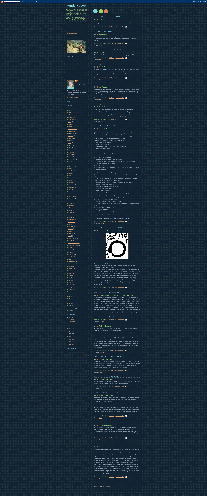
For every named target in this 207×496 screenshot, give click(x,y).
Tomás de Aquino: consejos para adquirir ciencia (117, 129)
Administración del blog (74, 108)
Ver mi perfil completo (72, 97)
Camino (70, 126)
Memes (70, 215)
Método (70, 217)
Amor (69, 112)
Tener (69, 282)
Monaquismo (71, 222)
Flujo (69, 175)
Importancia (71, 194)
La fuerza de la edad (106, 359)
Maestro (70, 210)
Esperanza (71, 166)
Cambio (70, 124)
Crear (69, 143)
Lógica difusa (71, 208)
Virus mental (71, 308)
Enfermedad (71, 159)
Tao (69, 277)
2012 (70, 317)
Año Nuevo (103, 87)
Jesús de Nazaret (105, 447)
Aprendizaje (71, 117)
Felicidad (70, 173)
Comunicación (72, 131)
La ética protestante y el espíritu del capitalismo (116, 295)
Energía (70, 156)
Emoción (70, 154)
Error (69, 161)
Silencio (70, 273)
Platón (70, 247)
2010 (70, 331)
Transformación (72, 291)
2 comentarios (120, 98)
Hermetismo (71, 182)
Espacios (70, 163)
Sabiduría (70, 268)
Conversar (71, 138)
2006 (70, 341)
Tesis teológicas (105, 326)
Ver (69, 298)
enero (71, 325)
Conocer (101, 223)
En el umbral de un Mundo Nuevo (111, 231)
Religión (70, 266)
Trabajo (70, 289)
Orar (69, 236)
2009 (70, 333)
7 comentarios (120, 26)
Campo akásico (72, 129)
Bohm (69, 122)
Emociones (103, 34)
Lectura (70, 203)
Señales (70, 270)
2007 (70, 339)
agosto (72, 319)
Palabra (70, 240)
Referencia (71, 261)
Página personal (72, 33)
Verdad (70, 303)
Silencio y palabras (106, 395)
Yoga (69, 310)
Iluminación (71, 191)
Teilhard (70, 280)
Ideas (69, 189)
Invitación (102, 20)
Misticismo (71, 219)
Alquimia (70, 110)
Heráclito (70, 180)
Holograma (71, 187)
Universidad (71, 294)
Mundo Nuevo (104, 67)
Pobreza (70, 249)
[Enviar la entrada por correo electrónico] (126, 26)
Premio (70, 252)
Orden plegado (72, 238)
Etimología (71, 170)
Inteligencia (71, 201)
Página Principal (112, 483)
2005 (70, 344)
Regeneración (72, 263)
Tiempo (70, 287)
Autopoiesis (71, 119)
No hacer (70, 231)
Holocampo (71, 184)
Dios (69, 147)
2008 (70, 336)
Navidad (102, 107)
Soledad (70, 275)
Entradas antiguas (135, 483)
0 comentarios (120, 58)
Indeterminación (72, 196)
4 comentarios (120, 386)
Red (69, 259)
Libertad (70, 205)
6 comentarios (120, 416)
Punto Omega (72, 254)
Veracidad (71, 301)
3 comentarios (120, 43)
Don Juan (71, 149)
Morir (69, 224)
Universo (70, 296)
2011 (70, 328)
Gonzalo (79, 80)
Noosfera (70, 233)
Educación (71, 152)
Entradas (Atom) (105, 486)
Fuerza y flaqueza (105, 425)
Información (71, 198)
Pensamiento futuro (73, 245)
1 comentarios (120, 119)
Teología (101, 321)
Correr (70, 140)
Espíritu (101, 53)
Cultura (70, 145)
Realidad (70, 256)
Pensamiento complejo (74, 243)
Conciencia (71, 133)
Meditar (70, 212)
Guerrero (70, 177)
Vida (100, 45)
